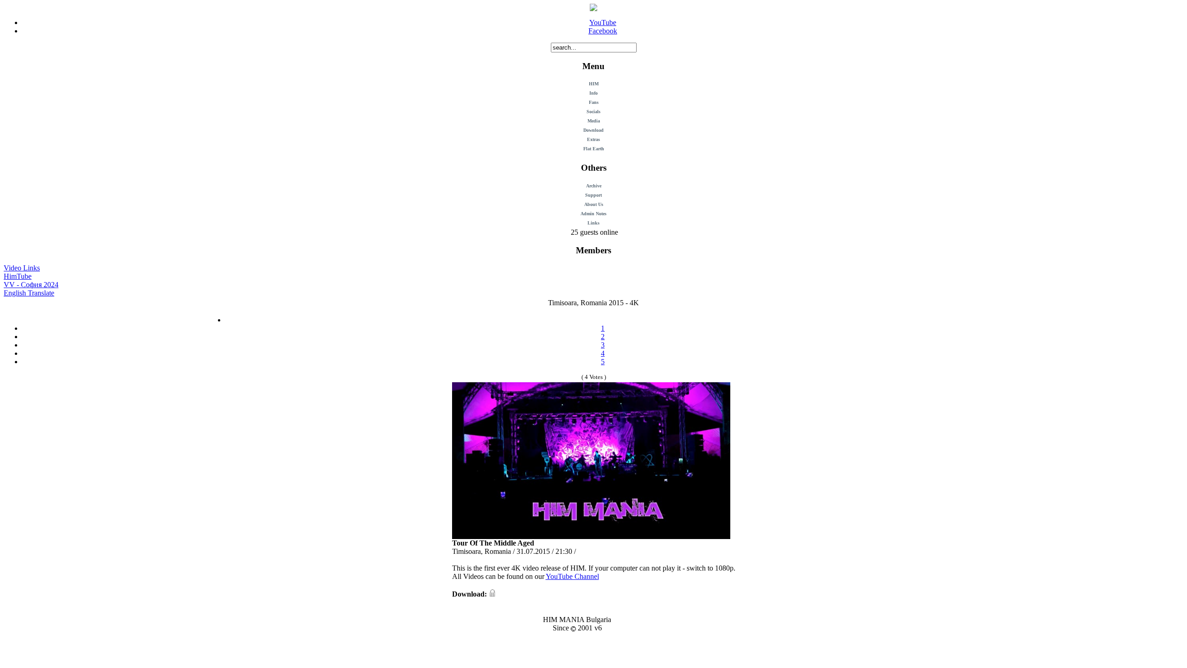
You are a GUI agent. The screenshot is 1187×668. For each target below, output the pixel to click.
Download (593, 130)
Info (593, 93)
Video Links (22, 268)
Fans (594, 102)
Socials (593, 111)
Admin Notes (593, 213)
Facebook (602, 31)
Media (593, 120)
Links (593, 222)
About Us (593, 204)
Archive (593, 185)
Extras (593, 139)
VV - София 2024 (31, 285)
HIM (594, 83)
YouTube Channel (572, 576)
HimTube (18, 276)
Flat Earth (593, 148)
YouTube (602, 22)
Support (593, 195)
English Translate (29, 293)
